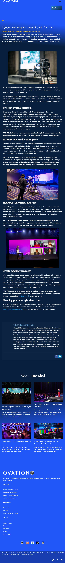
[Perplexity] (43, 543)
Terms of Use (53, 552)
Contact (5, 531)
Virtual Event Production (10, 489)
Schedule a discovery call (12, 309)
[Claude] (27, 543)
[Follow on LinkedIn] (60, 356)
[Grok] (38, 543)
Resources (6, 507)
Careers (5, 525)
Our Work (6, 528)
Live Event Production (9, 492)
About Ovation (7, 523)
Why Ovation (7, 534)
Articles (5, 510)
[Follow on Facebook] (56, 356)
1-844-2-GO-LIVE (40, 552)
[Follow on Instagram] (53, 560)
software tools (24, 296)
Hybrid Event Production (31, 31)
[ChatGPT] (22, 543)
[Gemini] (32, 543)
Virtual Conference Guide (10, 513)
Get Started (56, 8)
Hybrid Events (17, 31)
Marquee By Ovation (9, 498)
